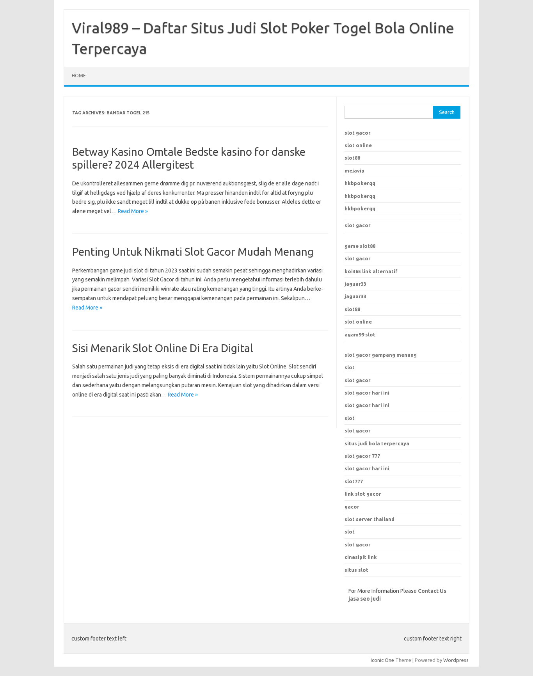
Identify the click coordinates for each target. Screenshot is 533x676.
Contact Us (432, 591)
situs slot (356, 570)
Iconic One (382, 660)
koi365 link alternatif (371, 271)
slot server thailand (369, 519)
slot (350, 367)
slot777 (354, 481)
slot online (358, 145)
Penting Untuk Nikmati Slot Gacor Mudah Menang (193, 251)
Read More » (133, 211)
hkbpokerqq (360, 183)
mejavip (354, 170)
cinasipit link (361, 557)
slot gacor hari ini (367, 392)
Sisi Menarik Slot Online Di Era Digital (162, 348)
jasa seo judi (364, 599)
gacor (352, 506)
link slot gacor (363, 493)
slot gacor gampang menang (381, 355)
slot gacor (358, 132)
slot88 (352, 157)
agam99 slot (360, 334)
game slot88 (360, 246)
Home (79, 75)
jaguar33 (355, 283)
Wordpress (456, 660)
